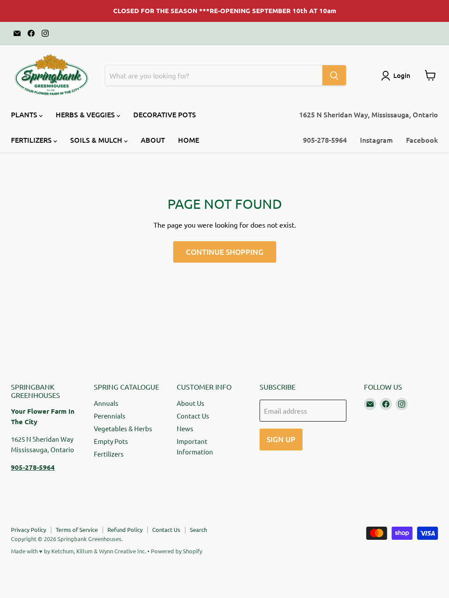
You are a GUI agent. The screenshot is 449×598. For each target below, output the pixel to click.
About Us (190, 403)
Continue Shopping (225, 252)
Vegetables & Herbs (123, 428)
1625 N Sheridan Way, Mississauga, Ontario (368, 114)
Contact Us (193, 416)
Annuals (106, 403)
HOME (188, 139)
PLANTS (25, 114)
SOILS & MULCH (97, 139)
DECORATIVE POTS (164, 114)
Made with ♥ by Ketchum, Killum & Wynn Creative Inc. (78, 551)
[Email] (17, 33)
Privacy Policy (28, 529)
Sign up (281, 439)
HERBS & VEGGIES (86, 114)
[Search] (334, 75)
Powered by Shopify (176, 551)
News (185, 428)
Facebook (422, 139)
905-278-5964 (325, 139)
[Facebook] (31, 33)
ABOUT (153, 139)
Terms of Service (77, 529)
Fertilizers (109, 454)
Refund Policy (125, 529)
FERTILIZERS (32, 139)
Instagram (376, 139)
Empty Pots (111, 441)
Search (198, 529)
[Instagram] (45, 33)
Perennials (109, 416)
